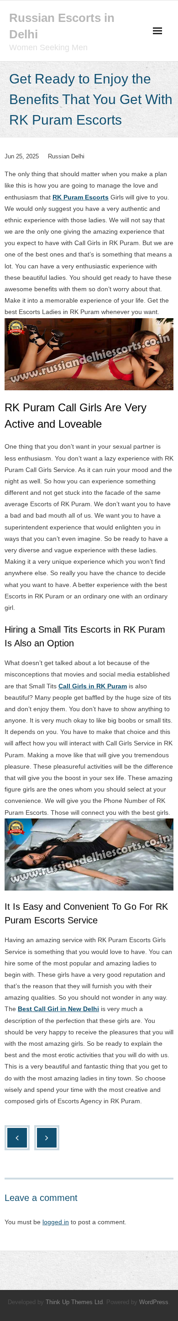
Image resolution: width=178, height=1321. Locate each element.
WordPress (153, 1302)
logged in (55, 1222)
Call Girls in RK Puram (92, 686)
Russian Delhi (66, 156)
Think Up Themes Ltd (74, 1302)
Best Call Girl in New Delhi (58, 1008)
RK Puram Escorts (80, 197)
